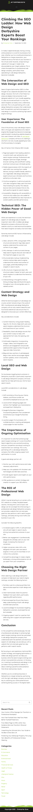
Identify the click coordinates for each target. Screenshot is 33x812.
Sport (3, 790)
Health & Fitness (6, 768)
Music (3, 780)
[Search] (29, 702)
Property (4, 783)
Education (4, 755)
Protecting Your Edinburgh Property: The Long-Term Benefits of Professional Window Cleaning (16, 738)
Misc (2, 777)
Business (4, 749)
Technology (5, 793)
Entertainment (6, 758)
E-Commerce (5, 752)
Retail (3, 787)
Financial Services (7, 765)
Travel (3, 796)
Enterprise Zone (7, 43)
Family (3, 762)
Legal (3, 771)
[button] (16, 6)
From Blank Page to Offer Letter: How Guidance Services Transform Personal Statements (13, 725)
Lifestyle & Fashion (7, 774)
